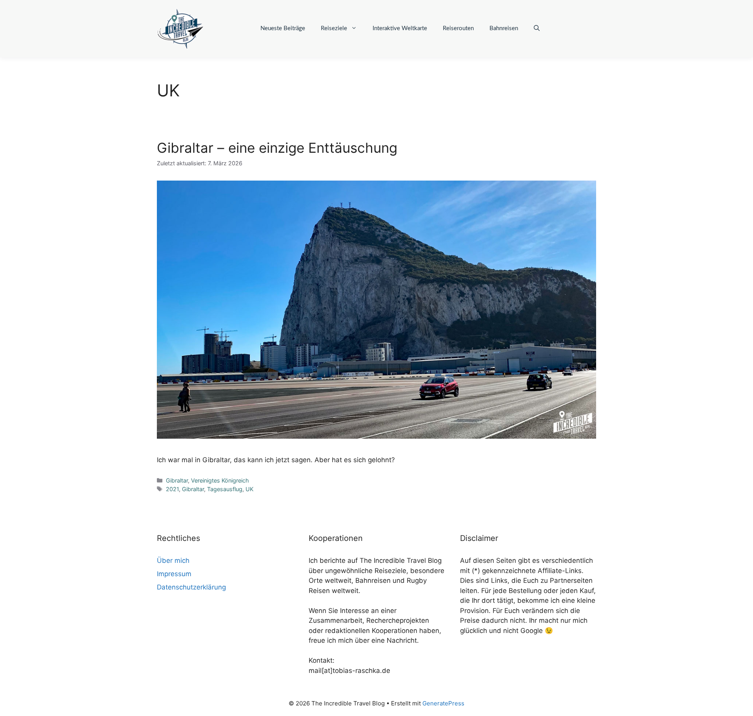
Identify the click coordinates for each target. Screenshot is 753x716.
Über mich (173, 560)
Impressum (174, 574)
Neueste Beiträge (282, 28)
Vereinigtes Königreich (220, 480)
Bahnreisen (503, 28)
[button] (536, 28)
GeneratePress (443, 703)
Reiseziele (334, 28)
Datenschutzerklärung (191, 587)
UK (249, 489)
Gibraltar (177, 480)
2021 (172, 489)
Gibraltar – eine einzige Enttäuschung (277, 147)
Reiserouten (458, 28)
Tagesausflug (224, 489)
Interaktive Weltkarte (400, 28)
